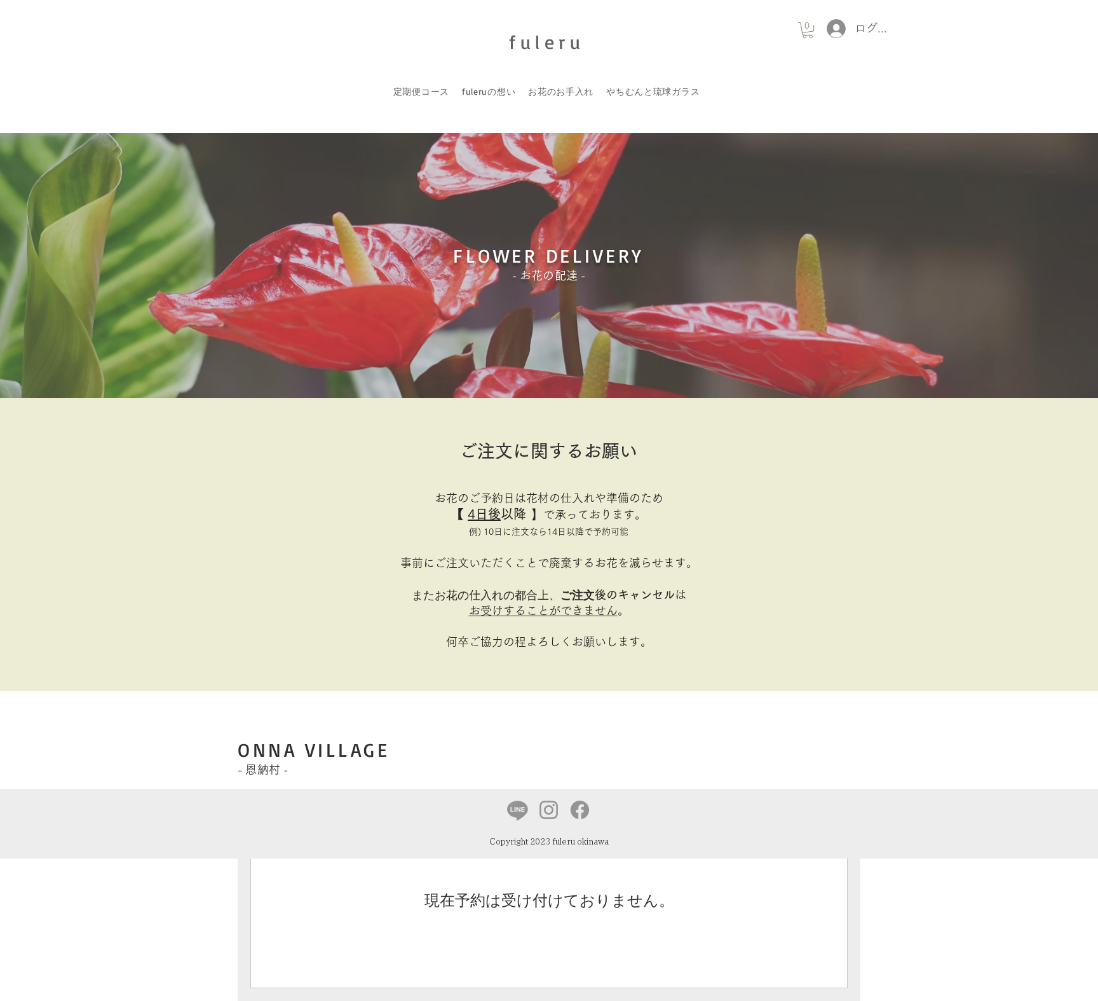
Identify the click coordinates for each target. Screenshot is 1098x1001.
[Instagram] (548, 809)
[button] (807, 30)
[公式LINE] (517, 809)
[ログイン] (832, 29)
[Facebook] (579, 809)
